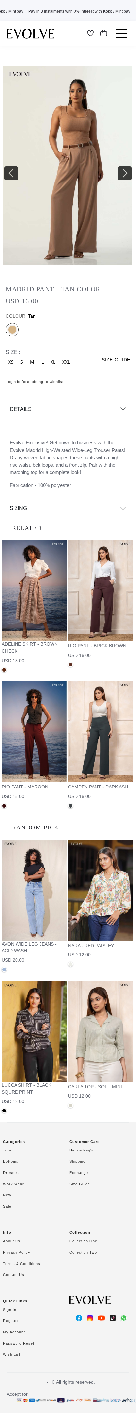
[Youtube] (101, 1318)
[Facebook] (79, 1318)
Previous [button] (6, 168)
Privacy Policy (16, 1252)
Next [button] (120, 168)
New (7, 1195)
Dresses (11, 1173)
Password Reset (18, 1343)
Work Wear (13, 1184)
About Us (11, 1241)
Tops (7, 1150)
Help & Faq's (81, 1150)
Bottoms (10, 1161)
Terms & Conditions (21, 1264)
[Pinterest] (113, 1318)
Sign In (9, 1310)
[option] (68, 168)
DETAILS (21, 409)
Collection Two (83, 1252)
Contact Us (13, 1275)
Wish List (11, 1354)
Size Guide (79, 1184)
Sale (7, 1206)
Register (11, 1321)
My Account (14, 1332)
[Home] (30, 34)
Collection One (83, 1241)
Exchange (78, 1173)
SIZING (18, 508)
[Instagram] (90, 1318)
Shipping (77, 1161)
